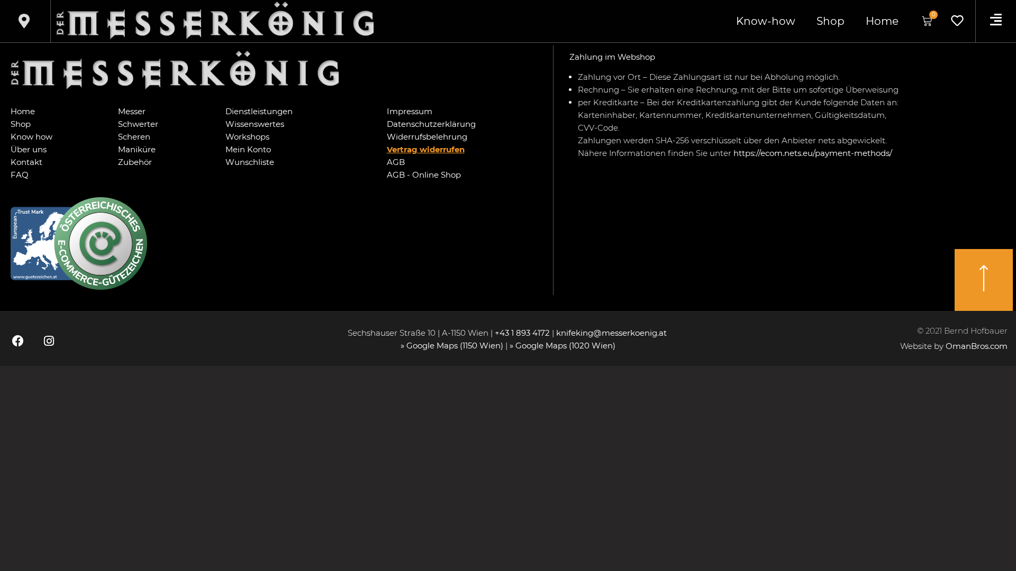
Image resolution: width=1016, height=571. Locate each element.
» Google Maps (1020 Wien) (562, 345)
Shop (831, 21)
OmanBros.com (977, 346)
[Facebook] (18, 341)
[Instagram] (48, 341)
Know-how (765, 21)
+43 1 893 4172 (522, 333)
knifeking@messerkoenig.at (612, 333)
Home (882, 21)
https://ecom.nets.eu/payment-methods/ (812, 153)
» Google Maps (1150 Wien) (453, 345)
